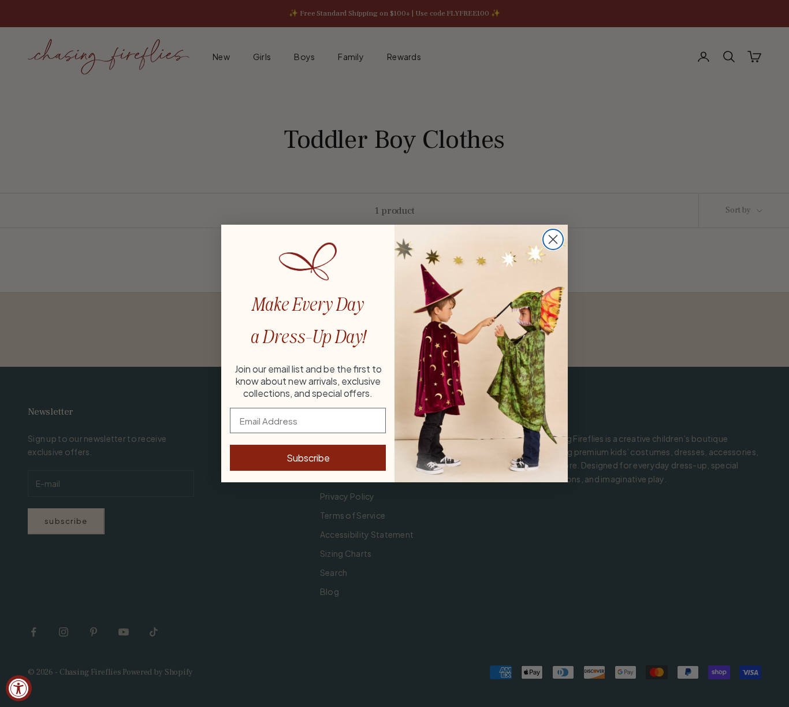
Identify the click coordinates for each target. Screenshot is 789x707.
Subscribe (308, 458)
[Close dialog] (553, 239)
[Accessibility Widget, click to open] (19, 688)
